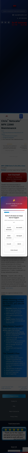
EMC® (19, 244)
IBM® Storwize (8, 237)
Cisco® (9, 244)
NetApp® (19, 235)
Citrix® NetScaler (9, 228)
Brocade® (19, 227)
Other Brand (14, 250)
